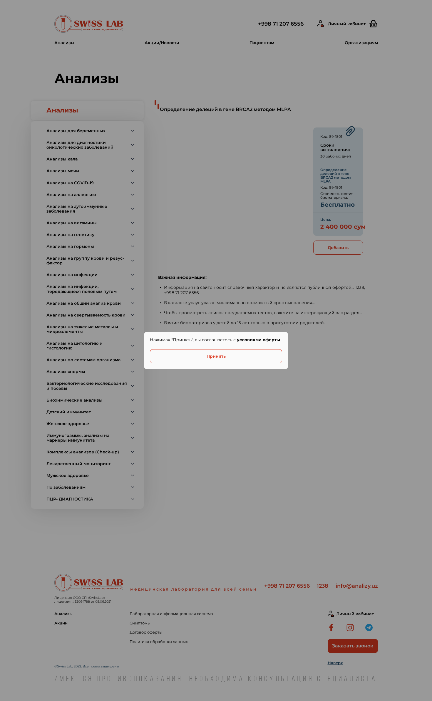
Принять (216, 356)
